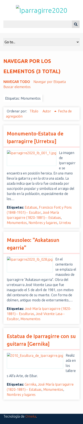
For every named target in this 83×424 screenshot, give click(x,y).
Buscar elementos (17, 87)
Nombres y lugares (43, 223)
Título (34, 111)
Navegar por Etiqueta (49, 82)
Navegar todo (16, 82)
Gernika (30, 384)
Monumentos (17, 223)
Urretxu (65, 223)
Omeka (30, 416)
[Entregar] (76, 24)
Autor (47, 111)
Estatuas (31, 207)
